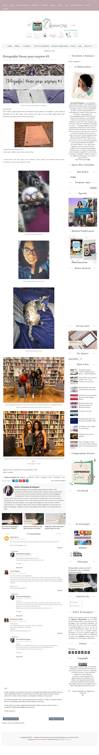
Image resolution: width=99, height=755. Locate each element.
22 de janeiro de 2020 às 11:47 (18, 539)
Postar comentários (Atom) (15, 723)
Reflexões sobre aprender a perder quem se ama (54, 527)
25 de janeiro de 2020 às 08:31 (18, 621)
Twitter (37, 477)
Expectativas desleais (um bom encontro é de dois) (33, 527)
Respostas (15, 551)
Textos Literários (41, 46)
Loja (66, 5)
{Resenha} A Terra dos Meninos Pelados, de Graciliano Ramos (86, 405)
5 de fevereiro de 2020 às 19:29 (24, 598)
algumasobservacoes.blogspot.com (83, 678)
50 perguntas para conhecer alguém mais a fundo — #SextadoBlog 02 (87, 372)
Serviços (12, 5)
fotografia (27, 60)
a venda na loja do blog (26, 152)
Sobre (16, 46)
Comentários (75, 606)
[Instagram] (95, 1)
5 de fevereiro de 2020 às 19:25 (24, 555)
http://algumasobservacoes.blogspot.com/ (82, 684)
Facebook (30, 477)
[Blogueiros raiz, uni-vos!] (83, 548)
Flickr (50, 477)
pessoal (46, 60)
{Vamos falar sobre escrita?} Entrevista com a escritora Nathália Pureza (80, 570)
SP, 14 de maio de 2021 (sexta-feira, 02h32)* (10, 527)
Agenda (52, 5)
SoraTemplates (42, 739)
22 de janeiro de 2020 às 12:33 (18, 573)
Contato (60, 5)
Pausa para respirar (37, 60)
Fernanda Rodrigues (23, 554)
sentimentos (52, 60)
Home (5, 5)
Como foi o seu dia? (85, 411)
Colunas (26, 46)
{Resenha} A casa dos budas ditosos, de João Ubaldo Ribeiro (88, 397)
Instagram (44, 477)
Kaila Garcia (14, 537)
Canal (73, 46)
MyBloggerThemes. (65, 739)
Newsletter (44, 5)
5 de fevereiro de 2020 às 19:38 (24, 641)
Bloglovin (23, 477)
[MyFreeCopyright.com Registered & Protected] (83, 692)
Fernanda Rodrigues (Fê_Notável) (83, 668)
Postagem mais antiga (56, 719)
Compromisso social (76, 5)
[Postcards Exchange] (82, 537)
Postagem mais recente (10, 719)
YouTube (88, 5)
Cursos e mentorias (23, 5)
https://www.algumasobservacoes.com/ (82, 686)
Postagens (74, 602)
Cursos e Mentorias (59, 46)
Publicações (35, 5)
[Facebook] (89, 1)
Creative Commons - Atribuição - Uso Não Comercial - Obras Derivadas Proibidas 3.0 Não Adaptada (83, 672)
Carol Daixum (15, 571)
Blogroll (5, 9)
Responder (60, 547)
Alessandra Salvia (16, 619)
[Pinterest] (92, 1)
